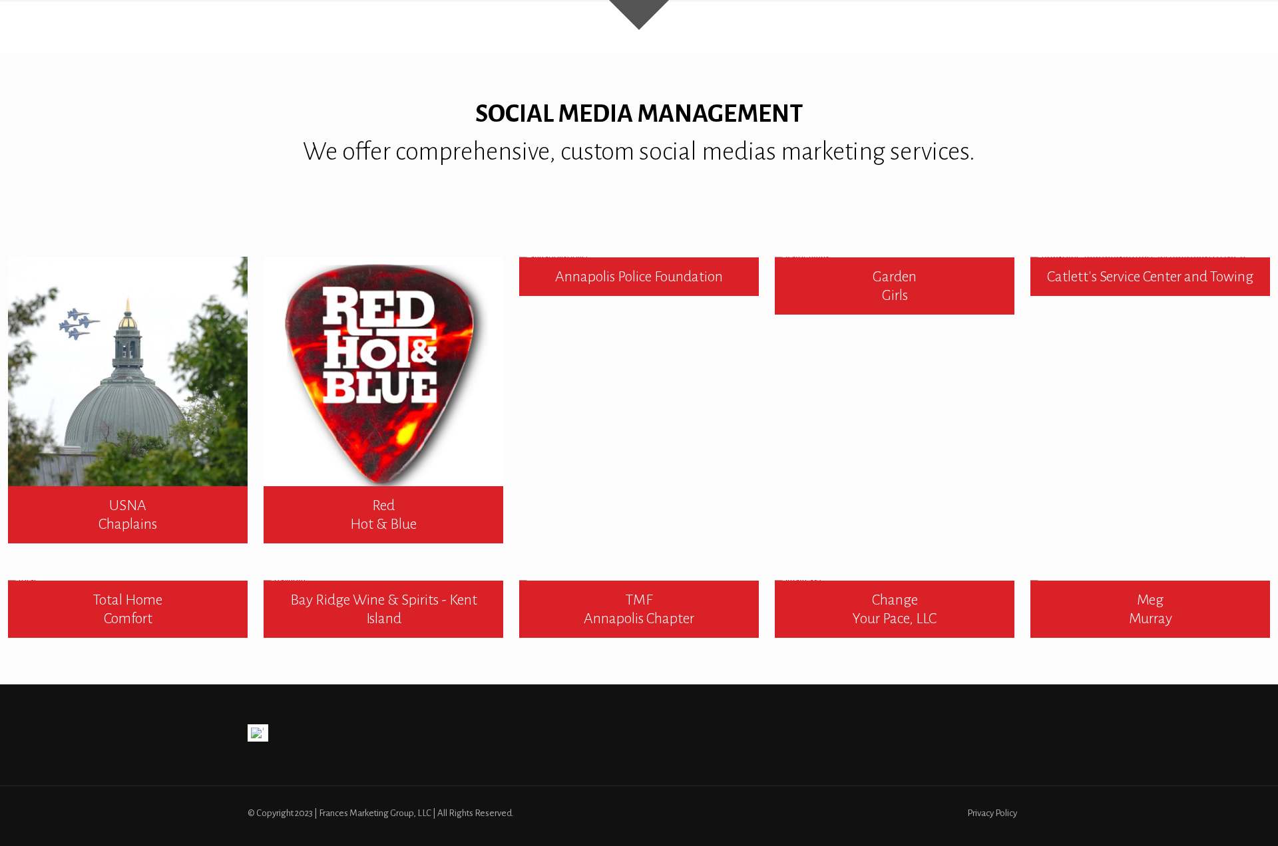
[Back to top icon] (1214, 819)
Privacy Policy (992, 813)
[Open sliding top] (639, 15)
